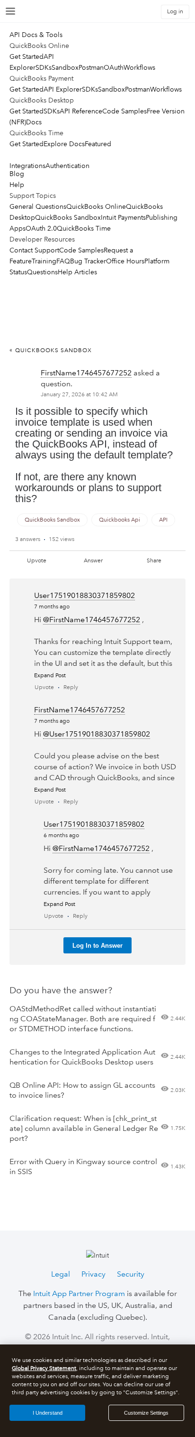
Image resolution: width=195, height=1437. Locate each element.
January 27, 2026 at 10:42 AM (79, 394)
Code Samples (124, 111)
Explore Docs (64, 144)
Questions (42, 272)
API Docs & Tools (35, 34)
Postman (91, 67)
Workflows (139, 67)
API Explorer (63, 89)
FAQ (63, 261)
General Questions (37, 206)
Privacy (93, 1273)
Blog (16, 173)
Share (154, 560)
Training (44, 261)
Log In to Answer (97, 945)
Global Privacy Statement (44, 1368)
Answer (93, 560)
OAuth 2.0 (41, 228)
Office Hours (125, 261)
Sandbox (65, 67)
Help (16, 184)
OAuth (114, 67)
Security (130, 1273)
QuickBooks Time (84, 228)
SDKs (43, 67)
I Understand (47, 1413)
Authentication (67, 165)
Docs (34, 122)
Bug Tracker (88, 261)
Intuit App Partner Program (79, 1293)
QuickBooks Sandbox (68, 217)
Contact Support (34, 250)
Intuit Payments (123, 217)
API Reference (81, 111)
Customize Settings (146, 1413)
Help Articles (77, 272)
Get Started (26, 56)
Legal (60, 1273)
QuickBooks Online (96, 206)
